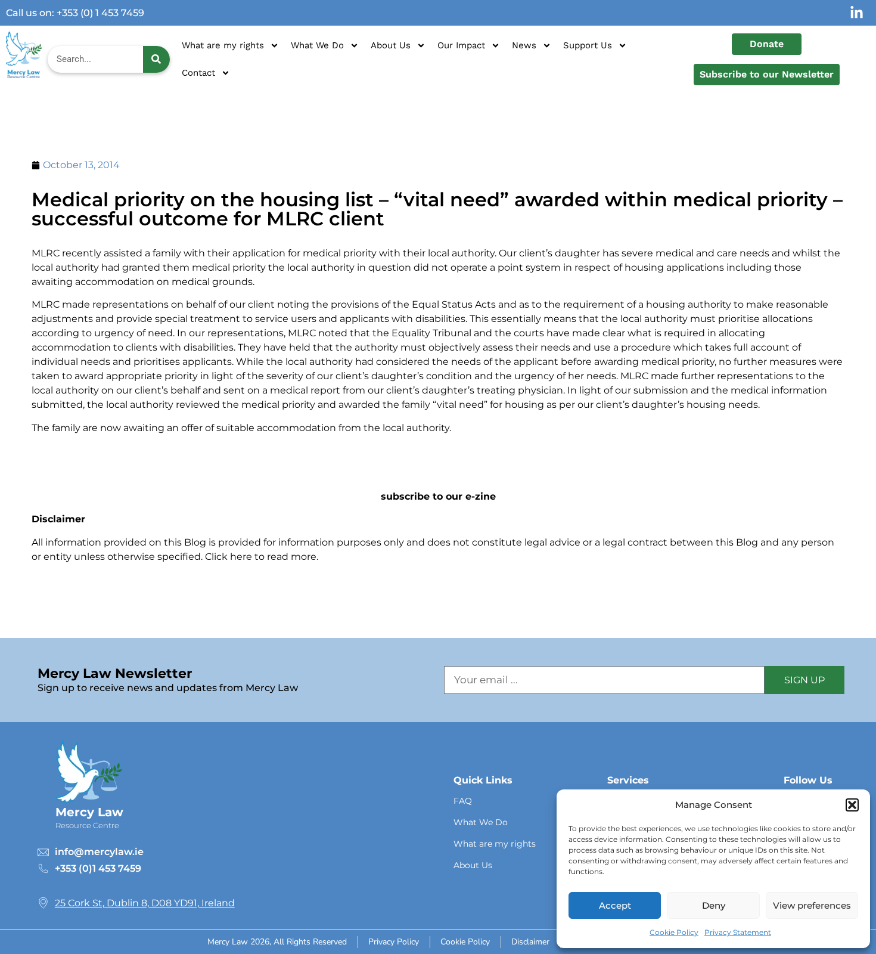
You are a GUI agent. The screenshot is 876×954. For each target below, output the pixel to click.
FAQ (462, 800)
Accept (615, 905)
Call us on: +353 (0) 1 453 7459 (75, 12)
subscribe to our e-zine (438, 496)
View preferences (812, 905)
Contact (198, 72)
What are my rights (223, 45)
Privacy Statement (737, 932)
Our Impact (461, 45)
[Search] (156, 59)
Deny (713, 905)
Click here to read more (260, 556)
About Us (391, 45)
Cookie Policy (674, 932)
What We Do (317, 45)
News (524, 45)
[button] (852, 805)
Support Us (587, 45)
